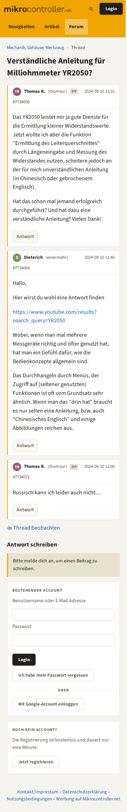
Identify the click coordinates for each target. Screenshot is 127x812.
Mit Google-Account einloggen (48, 704)
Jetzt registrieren (35, 762)
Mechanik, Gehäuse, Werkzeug (35, 47)
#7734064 (21, 268)
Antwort (25, 236)
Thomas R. (34, 91)
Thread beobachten (36, 528)
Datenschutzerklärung (84, 791)
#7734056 (21, 102)
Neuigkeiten (21, 26)
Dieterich (33, 257)
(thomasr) (57, 91)
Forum (76, 26)
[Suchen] (91, 8)
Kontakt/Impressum (37, 791)
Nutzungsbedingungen (29, 798)
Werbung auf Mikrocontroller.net (88, 798)
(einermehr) (57, 257)
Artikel (51, 26)
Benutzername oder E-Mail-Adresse (49, 600)
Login (111, 9)
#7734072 (21, 477)
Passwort (21, 626)
